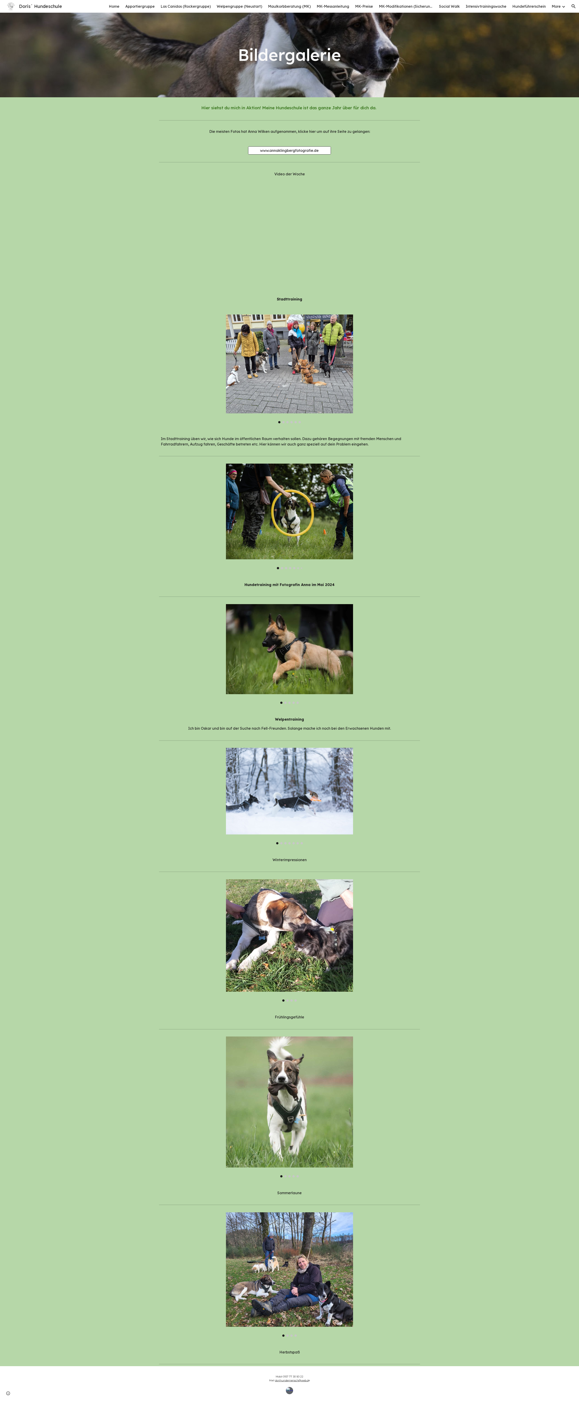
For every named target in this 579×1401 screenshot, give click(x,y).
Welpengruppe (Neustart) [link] (239, 6)
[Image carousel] (289, 369)
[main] (289, 55)
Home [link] (114, 6)
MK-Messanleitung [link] (333, 6)
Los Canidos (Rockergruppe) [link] (186, 6)
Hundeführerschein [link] (529, 6)
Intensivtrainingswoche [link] (486, 6)
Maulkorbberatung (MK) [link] (289, 6)
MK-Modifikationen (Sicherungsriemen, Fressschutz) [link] (406, 6)
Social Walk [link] (449, 6)
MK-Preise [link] (364, 6)
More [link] (556, 6)
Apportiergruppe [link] (140, 6)
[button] (573, 6)
